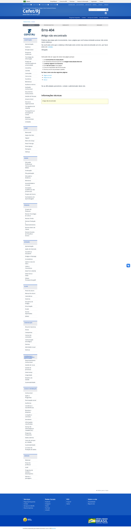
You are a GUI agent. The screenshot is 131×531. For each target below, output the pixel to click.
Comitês (27, 70)
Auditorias (28, 403)
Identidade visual (30, 347)
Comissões (28, 73)
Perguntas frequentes (74, 17)
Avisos (27, 330)
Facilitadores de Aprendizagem (30, 198)
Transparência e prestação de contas (30, 112)
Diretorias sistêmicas (28, 53)
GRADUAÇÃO (99, 25)
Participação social (30, 400)
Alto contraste (80, 4)
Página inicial (26, 21)
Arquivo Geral (29, 99)
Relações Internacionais (29, 118)
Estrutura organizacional (29, 102)
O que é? (68, 502)
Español (95, 4)
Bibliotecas (28, 82)
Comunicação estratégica (29, 340)
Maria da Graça (29, 141)
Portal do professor (28, 463)
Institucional (29, 393)
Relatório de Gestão (28, 378)
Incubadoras (29, 259)
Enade (27, 309)
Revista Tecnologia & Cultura (30, 215)
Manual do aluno (30, 293)
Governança (28, 372)
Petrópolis (28, 149)
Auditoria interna (30, 84)
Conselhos (28, 68)
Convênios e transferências (29, 406)
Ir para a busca (45, 4)
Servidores (28, 419)
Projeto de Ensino (30, 194)
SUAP (26, 467)
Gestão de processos (28, 368)
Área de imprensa (103, 17)
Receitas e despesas (28, 411)
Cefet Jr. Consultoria (28, 267)
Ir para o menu (36, 4)
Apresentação (29, 44)
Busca (45, 80)
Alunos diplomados (28, 312)
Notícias (27, 350)
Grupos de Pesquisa (28, 210)
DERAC (27, 316)
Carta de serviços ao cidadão (30, 441)
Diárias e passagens (28, 477)
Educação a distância (28, 177)
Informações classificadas (29, 423)
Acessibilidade (71, 4)
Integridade (28, 375)
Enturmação (28, 306)
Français (106, 4)
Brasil (28, 1)
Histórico (27, 47)
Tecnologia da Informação (29, 58)
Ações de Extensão (30, 249)
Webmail (27, 460)
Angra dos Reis (29, 135)
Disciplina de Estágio (29, 302)
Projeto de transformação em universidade (30, 63)
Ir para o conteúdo (27, 4)
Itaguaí (27, 138)
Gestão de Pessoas (30, 96)
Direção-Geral (29, 50)
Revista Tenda (29, 218)
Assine (68, 504)
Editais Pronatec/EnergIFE (30, 279)
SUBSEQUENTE (65, 25)
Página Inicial (48, 75)
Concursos (28, 76)
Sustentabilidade (30, 382)
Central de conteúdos (28, 336)
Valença (27, 152)
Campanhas (28, 332)
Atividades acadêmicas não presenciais (30, 189)
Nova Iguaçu (29, 146)
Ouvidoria (28, 79)
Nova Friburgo (29, 143)
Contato (84, 17)
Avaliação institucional (29, 88)
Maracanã (28, 132)
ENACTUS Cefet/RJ (30, 271)
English (100, 4)
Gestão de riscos (30, 365)
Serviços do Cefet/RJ (92, 17)
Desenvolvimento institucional (30, 361)
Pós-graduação (29, 173)
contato (50, 47)
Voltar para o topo (102, 490)
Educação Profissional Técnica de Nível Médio (30, 165)
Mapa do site (88, 4)
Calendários (28, 296)
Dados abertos (29, 437)
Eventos (27, 344)
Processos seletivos (49, 25)
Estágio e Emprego (30, 256)
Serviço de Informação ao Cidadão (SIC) (29, 428)
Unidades (28, 122)
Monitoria (28, 180)
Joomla (54, 528)
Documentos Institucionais (29, 92)
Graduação (28, 170)
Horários (27, 299)
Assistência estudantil (28, 252)
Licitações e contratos (28, 416)
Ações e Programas (28, 396)
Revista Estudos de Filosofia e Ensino (29, 233)
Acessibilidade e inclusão (30, 184)
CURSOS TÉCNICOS (82, 25)
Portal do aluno (29, 290)
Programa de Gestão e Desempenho (29, 472)
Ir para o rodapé (54, 4)
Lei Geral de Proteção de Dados (30, 448)
